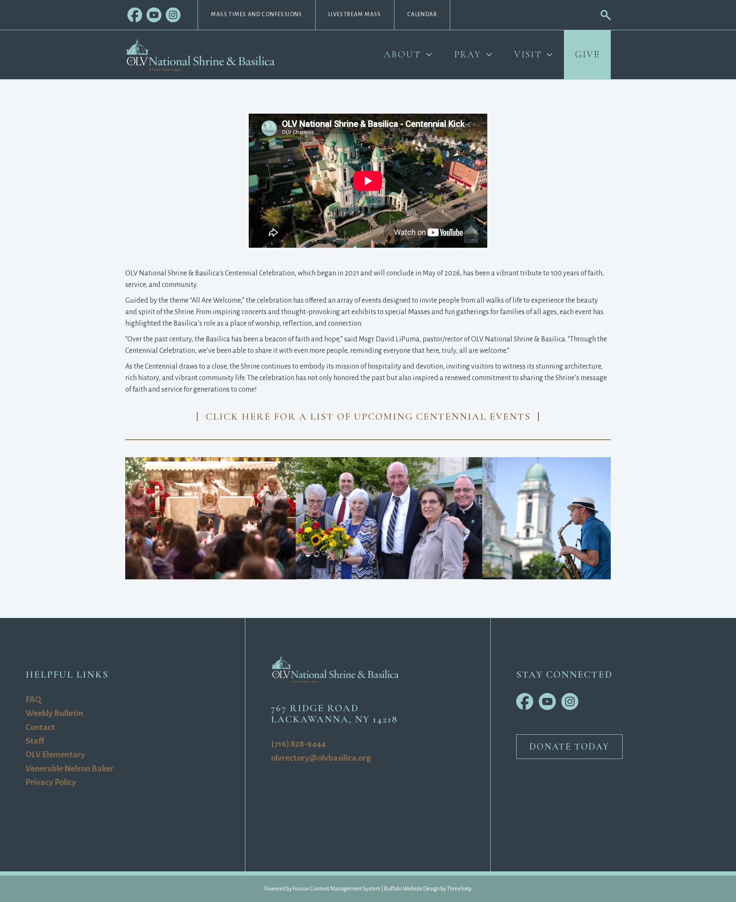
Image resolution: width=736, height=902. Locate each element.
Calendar (422, 14)
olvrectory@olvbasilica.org (321, 757)
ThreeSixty (459, 888)
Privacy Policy (51, 782)
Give (587, 54)
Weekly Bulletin (54, 713)
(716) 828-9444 (298, 743)
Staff (35, 740)
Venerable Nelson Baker (70, 768)
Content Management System (345, 888)
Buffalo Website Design (412, 888)
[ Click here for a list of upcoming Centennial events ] (368, 416)
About (402, 54)
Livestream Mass (354, 14)
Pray (467, 54)
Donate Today (569, 746)
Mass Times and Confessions (256, 14)
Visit (528, 54)
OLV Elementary (55, 754)
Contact (40, 727)
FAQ (33, 699)
